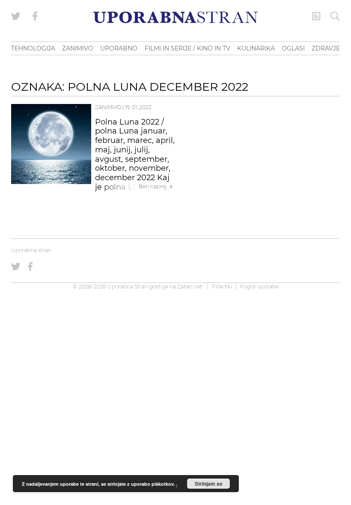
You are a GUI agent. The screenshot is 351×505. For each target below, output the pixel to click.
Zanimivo (108, 107)
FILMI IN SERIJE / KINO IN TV (187, 48)
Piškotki (222, 286)
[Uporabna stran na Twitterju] (16, 16)
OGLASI (293, 48)
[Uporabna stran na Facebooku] (35, 16)
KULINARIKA (256, 48)
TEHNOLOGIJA (33, 48)
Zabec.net (189, 286)
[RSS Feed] (316, 16)
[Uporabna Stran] (175, 17)
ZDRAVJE (326, 48)
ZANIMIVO (77, 48)
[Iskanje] (335, 16)
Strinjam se (209, 483)
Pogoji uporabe (259, 286)
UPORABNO (118, 48)
